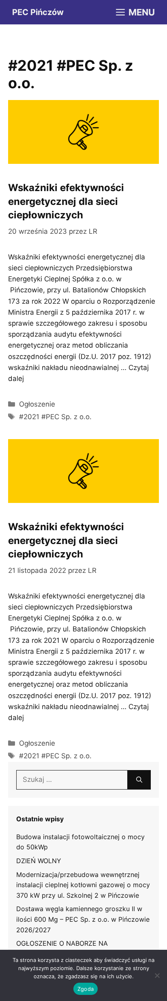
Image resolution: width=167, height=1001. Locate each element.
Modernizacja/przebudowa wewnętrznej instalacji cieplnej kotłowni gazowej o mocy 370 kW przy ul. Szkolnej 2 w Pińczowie (83, 884)
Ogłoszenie (37, 404)
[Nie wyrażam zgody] (157, 975)
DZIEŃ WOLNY (38, 861)
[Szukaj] (139, 780)
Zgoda (85, 989)
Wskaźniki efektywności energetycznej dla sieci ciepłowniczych (66, 201)
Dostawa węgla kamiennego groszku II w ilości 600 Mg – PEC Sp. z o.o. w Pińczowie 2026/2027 (83, 919)
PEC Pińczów (38, 12)
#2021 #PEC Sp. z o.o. (55, 417)
